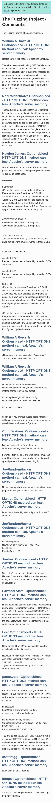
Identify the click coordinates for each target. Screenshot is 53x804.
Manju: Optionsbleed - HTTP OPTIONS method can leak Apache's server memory (24, 502)
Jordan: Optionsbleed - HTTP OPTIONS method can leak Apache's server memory (25, 563)
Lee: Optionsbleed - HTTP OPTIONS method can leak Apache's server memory (22, 636)
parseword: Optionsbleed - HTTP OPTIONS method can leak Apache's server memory (24, 681)
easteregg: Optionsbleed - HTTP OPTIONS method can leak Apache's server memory (24, 761)
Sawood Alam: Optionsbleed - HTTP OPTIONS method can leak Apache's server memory (25, 595)
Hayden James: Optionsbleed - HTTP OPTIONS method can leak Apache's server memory (26, 157)
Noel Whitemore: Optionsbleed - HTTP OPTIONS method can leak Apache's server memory (26, 100)
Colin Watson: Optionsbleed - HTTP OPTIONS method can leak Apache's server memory (25, 435)
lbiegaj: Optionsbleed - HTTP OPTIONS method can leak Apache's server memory (24, 783)
